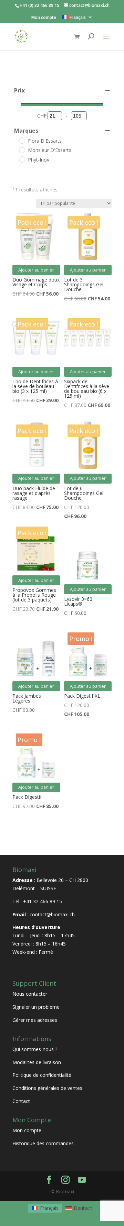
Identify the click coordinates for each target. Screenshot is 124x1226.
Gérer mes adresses (34, 1020)
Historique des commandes (43, 1143)
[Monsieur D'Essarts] (21, 150)
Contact (21, 1101)
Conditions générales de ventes (47, 1088)
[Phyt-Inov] (21, 159)
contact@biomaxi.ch (52, 914)
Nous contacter (29, 994)
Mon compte (43, 17)
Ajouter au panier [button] (36, 270)
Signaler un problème (36, 1007)
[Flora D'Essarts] (21, 140)
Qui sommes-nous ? (34, 1049)
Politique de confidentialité (41, 1075)
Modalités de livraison (36, 1062)
